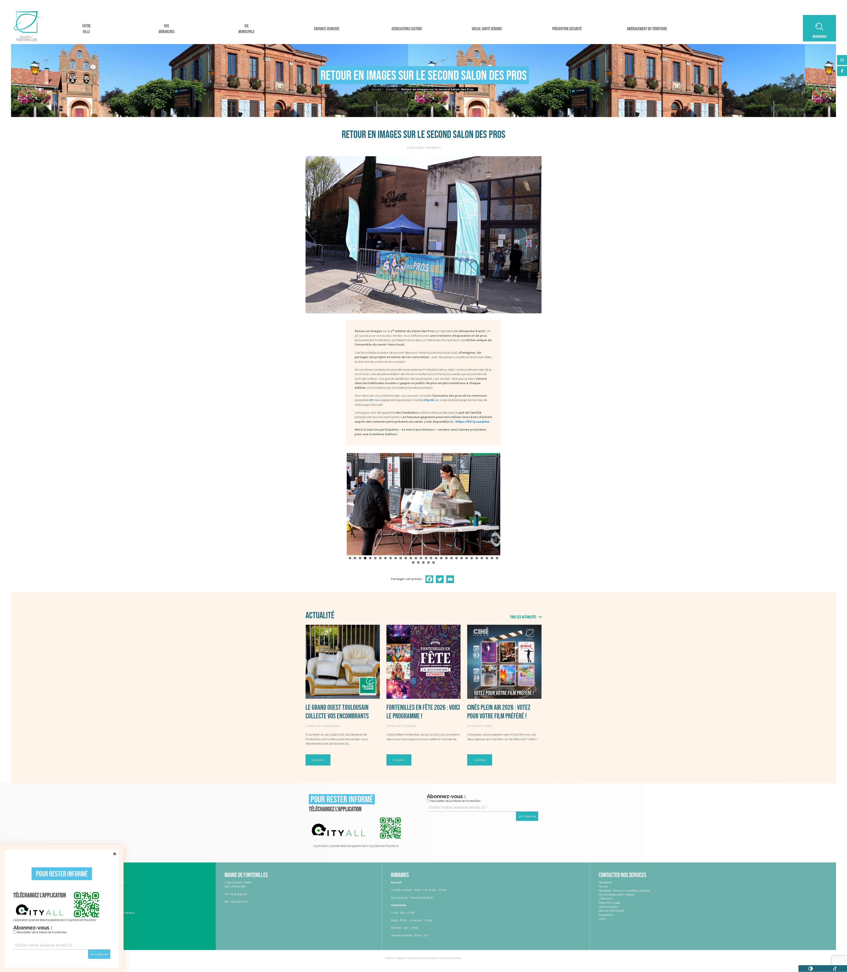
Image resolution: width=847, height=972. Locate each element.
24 (466, 558)
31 (413, 562)
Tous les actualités (523, 617)
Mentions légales (395, 958)
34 (428, 562)
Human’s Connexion (450, 958)
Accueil (376, 89)
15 (421, 558)
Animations (432, 147)
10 (395, 558)
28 (487, 558)
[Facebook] (430, 579)
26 (477, 558)
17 (431, 558)
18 (436, 558)
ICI (371, 400)
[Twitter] (440, 579)
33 (423, 562)
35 (433, 562)
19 (441, 558)
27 (482, 558)
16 (426, 558)
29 (492, 558)
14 (416, 558)
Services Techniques (611, 910)
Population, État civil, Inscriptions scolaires (624, 890)
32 (418, 562)
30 (497, 558)
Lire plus (318, 760)
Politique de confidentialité (422, 958)
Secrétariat (605, 882)
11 (400, 558)
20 (446, 558)
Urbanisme (605, 898)
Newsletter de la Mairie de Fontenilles (41, 932)
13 (411, 558)
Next (506, 503)
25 (471, 558)
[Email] (451, 579)
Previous (340, 503)
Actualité (391, 89)
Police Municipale (609, 902)
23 (461, 558)
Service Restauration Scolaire (616, 894)
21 (451, 558)
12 (406, 558)
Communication (608, 906)
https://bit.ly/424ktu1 (472, 421)
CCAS (602, 918)
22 (456, 558)
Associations (606, 914)
